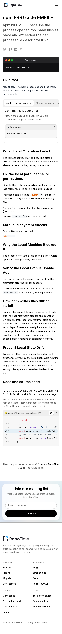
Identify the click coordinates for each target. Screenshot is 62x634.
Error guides (39, 572)
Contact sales (10, 606)
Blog (35, 567)
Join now (31, 513)
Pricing (6, 572)
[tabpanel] (31, 125)
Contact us (9, 595)
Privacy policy (40, 601)
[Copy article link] (21, 49)
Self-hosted (9, 583)
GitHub (41, 406)
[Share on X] (5, 49)
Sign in (6, 612)
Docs (35, 578)
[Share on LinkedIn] (16, 49)
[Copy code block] (54, 127)
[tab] (19, 103)
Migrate (7, 578)
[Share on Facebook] (10, 49)
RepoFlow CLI (40, 583)
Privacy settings (41, 606)
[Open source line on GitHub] (51, 413)
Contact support (12, 601)
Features (8, 567)
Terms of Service (42, 595)
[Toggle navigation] (56, 5)
